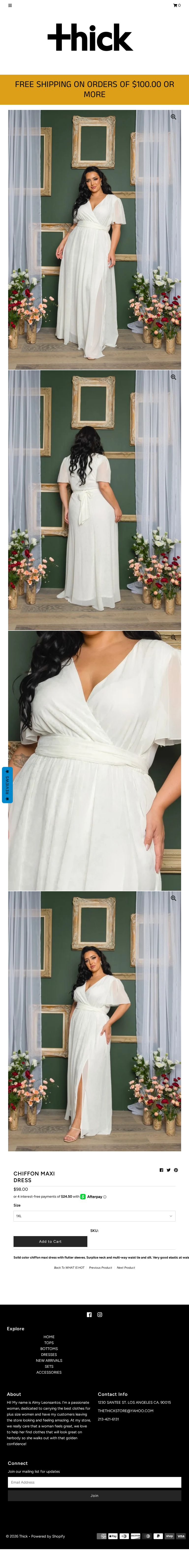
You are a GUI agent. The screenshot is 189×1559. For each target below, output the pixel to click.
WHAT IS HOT (74, 1267)
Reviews (7, 785)
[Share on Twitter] (169, 1170)
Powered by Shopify (48, 1536)
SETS (49, 1366)
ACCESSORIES (49, 1372)
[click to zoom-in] (173, 117)
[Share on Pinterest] (176, 1170)
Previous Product (100, 1267)
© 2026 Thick (17, 1536)
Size (17, 1205)
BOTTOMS (49, 1349)
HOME (49, 1337)
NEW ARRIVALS (49, 1360)
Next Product (126, 1267)
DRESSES (49, 1354)
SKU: (94, 1230)
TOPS (49, 1343)
